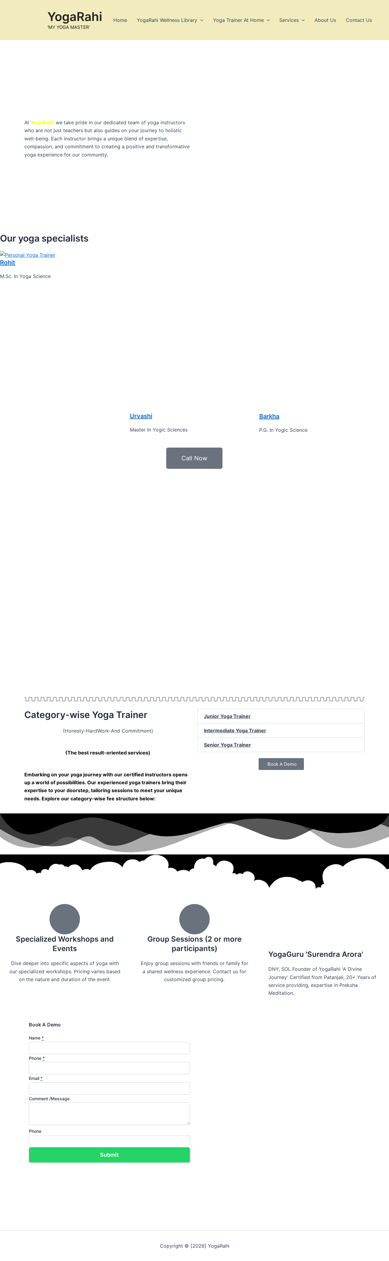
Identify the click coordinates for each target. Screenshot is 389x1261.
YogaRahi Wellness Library (167, 20)
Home (120, 20)
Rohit (7, 262)
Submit (109, 1155)
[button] (200, 20)
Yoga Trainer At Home (238, 20)
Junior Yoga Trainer (227, 716)
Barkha (269, 416)
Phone (35, 1131)
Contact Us (359, 20)
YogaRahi (74, 16)
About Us (325, 20)
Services (289, 20)
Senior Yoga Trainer (227, 745)
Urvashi (141, 416)
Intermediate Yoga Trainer (235, 730)
